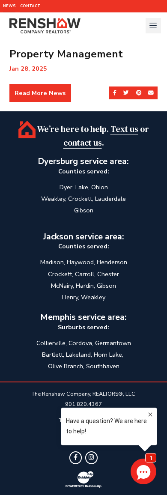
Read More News (40, 93)
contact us (82, 143)
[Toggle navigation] (153, 25)
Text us (124, 128)
